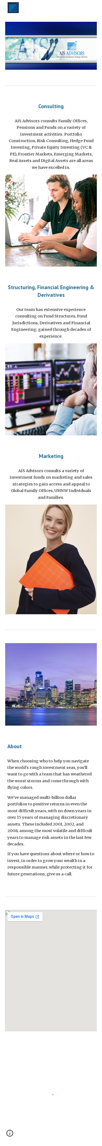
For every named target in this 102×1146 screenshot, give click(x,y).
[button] (9, 1135)
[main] (51, 106)
